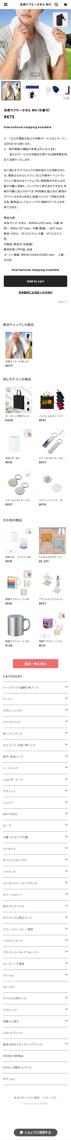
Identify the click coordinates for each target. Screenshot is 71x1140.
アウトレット (10, 1009)
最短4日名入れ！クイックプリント (23, 1044)
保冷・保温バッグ (13, 756)
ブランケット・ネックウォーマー (21, 952)
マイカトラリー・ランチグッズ (20, 883)
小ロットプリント (13, 1032)
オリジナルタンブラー (15, 860)
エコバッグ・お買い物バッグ (19, 745)
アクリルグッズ (11, 722)
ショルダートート (13, 779)
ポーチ (7, 825)
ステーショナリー (13, 894)
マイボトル (9, 848)
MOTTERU (10, 814)
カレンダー (9, 986)
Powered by (31, 1103)
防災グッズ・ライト (14, 906)
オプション (9, 1079)
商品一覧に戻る (36, 664)
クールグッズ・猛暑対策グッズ (21, 687)
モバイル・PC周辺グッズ (17, 917)
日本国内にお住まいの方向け (36, 292)
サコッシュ (9, 791)
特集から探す (11, 1021)
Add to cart (35, 281)
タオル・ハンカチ (12, 710)
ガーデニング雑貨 (13, 963)
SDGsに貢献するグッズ (17, 1067)
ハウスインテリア (13, 940)
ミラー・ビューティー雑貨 (18, 929)
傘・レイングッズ (12, 733)
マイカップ (9, 871)
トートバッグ (10, 768)
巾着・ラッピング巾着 (15, 837)
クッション (9, 975)
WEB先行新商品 (13, 1056)
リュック (7, 802)
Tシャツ (7, 699)
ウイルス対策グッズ (14, 998)
